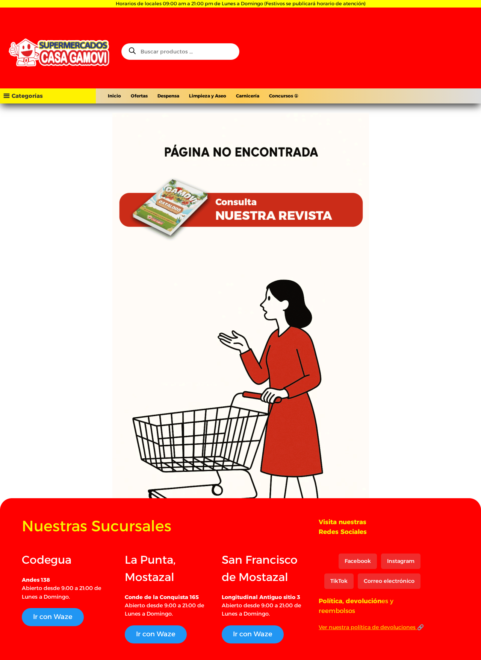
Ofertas (139, 96)
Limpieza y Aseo (207, 96)
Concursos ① (283, 96)
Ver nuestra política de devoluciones (368, 627)
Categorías (27, 95)
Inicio (114, 96)
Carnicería (247, 96)
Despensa (168, 96)
